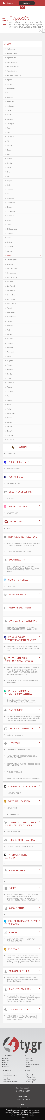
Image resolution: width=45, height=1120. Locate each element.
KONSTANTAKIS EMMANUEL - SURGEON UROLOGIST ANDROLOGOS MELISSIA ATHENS (22, 628)
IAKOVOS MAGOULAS (14, 772)
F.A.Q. (5, 1064)
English (26, 3)
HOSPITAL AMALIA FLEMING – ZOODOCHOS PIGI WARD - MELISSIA (23, 765)
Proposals (29, 1060)
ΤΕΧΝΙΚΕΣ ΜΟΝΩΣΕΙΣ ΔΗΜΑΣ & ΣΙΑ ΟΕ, (20, 846)
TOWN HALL (11, 454)
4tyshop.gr (29, 1074)
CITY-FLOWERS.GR (13, 832)
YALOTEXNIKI (11, 586)
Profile (5, 1059)
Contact (6, 1066)
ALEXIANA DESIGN (13, 814)
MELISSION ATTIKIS (13, 483)
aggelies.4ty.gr (31, 1080)
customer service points (15, 735)
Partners (6, 1060)
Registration (7, 1074)
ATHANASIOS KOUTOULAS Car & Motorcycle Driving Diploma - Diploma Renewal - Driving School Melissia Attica (22, 1017)
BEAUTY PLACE (12, 513)
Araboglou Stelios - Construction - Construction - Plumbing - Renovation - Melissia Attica (23, 544)
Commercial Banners (10, 1082)
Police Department (13, 468)
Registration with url (10, 1076)
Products (29, 1059)
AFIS (8, 529)
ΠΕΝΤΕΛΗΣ (10, 498)
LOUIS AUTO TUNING (14, 793)
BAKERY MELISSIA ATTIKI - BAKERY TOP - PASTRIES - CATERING (21, 940)
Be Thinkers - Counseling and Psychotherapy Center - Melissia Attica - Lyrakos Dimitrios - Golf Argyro (23, 648)
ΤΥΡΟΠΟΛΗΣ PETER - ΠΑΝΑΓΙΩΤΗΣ (19, 551)
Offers (28, 1062)
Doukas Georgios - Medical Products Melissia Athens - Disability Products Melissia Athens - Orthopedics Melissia (22, 979)
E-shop (5, 1078)
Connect (10, 3)
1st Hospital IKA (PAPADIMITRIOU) (18, 750)
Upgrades (6, 1080)
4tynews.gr (29, 1076)
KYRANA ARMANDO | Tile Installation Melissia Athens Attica (22, 681)
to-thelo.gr (29, 1082)
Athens (7, 44)
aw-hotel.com (31, 1078)
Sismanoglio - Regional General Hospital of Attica (23, 778)
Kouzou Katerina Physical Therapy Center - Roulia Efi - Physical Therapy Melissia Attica (21, 701)
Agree (22, 1118)
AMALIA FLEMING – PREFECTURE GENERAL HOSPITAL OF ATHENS (22, 757)
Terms (5, 1062)
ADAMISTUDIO (12, 808)
